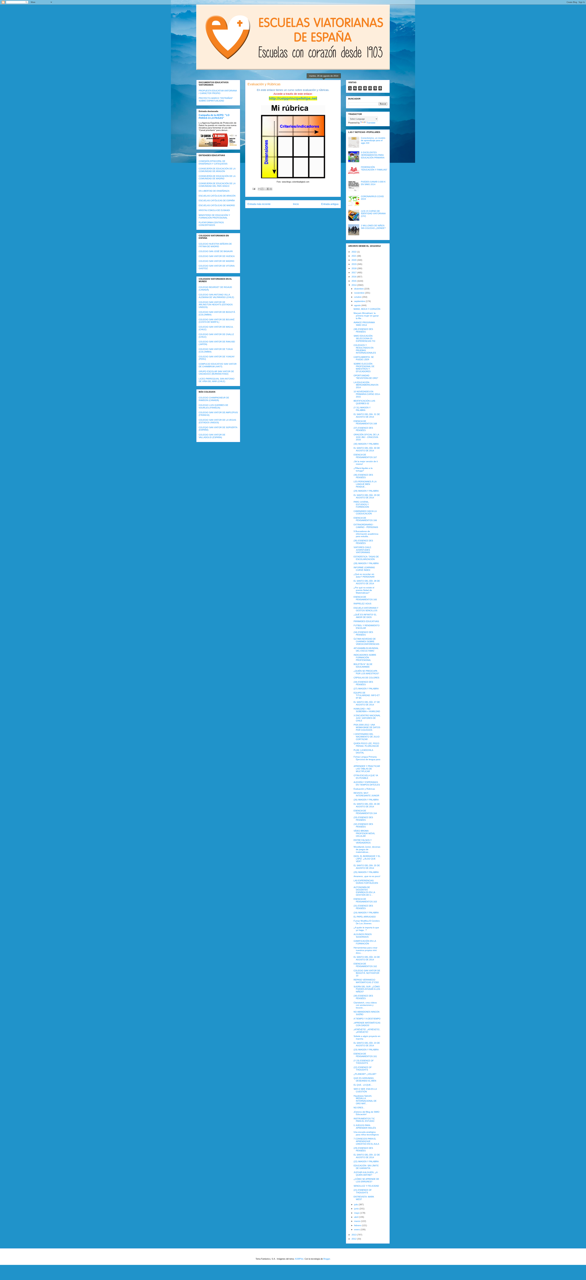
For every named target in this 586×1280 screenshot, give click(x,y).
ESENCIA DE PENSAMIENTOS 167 (365, 456)
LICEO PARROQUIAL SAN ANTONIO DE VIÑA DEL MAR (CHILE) (216, 380)
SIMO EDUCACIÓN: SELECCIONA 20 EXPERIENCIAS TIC (364, 338)
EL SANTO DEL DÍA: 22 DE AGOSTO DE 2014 (367, 1156)
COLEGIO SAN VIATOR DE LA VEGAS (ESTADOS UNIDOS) (217, 421)
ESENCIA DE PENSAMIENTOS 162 (365, 965)
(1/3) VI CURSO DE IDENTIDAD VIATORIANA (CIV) (373, 213)
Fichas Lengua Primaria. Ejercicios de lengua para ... (367, 759)
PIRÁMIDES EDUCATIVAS (366, 621)
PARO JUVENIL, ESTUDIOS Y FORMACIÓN (361, 504)
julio (356, 1204)
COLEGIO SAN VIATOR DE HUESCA (217, 256)
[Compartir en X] (265, 188)
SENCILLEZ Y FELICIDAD (366, 1186)
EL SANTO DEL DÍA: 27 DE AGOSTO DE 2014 (367, 703)
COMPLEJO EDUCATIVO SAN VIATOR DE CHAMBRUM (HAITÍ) (218, 365)
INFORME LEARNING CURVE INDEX (364, 568)
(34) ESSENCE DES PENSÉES (363, 633)
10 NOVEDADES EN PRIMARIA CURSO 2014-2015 (367, 394)
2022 (354, 252)
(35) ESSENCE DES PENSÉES (363, 541)
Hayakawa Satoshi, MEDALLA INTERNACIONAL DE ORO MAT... (365, 1100)
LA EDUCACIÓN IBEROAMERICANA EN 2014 (366, 385)
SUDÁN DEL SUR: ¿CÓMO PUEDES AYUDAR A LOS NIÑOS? (367, 989)
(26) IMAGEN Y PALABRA (366, 799)
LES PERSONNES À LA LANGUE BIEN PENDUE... (365, 484)
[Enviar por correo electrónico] (259, 188)
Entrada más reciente (259, 204)
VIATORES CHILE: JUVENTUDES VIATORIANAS (363, 550)
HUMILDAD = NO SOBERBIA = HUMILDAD (367, 710)
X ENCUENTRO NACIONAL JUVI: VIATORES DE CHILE (367, 718)
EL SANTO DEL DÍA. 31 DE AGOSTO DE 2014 (367, 415)
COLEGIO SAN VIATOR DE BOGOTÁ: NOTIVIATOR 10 (367, 973)
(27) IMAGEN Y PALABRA (366, 688)
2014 (354, 285)
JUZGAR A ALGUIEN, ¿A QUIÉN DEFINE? (365, 1173)
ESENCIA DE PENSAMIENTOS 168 (365, 422)
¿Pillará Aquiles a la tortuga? (363, 469)
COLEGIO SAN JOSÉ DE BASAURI (216, 251)
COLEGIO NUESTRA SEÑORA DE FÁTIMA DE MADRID (215, 245)
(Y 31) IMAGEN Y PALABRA (362, 408)
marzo (357, 1221)
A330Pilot (299, 1259)
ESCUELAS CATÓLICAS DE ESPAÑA (217, 200)
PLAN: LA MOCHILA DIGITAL (363, 751)
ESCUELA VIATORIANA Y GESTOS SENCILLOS (366, 609)
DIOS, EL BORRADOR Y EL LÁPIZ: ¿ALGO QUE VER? (367, 859)
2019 (354, 264)
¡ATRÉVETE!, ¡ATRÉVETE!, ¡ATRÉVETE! (367, 1030)
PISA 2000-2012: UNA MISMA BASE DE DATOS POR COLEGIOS (367, 727)
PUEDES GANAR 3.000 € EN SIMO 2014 (373, 183)
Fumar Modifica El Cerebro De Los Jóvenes (367, 922)
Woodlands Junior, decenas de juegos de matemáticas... (367, 849)
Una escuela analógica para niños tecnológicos (366, 1133)
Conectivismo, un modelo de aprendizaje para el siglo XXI (373, 140)
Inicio (296, 204)
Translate (370, 122)
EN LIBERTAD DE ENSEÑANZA (214, 191)
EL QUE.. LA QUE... (363, 1085)
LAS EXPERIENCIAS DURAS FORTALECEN (366, 881)
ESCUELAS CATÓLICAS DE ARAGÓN (217, 196)
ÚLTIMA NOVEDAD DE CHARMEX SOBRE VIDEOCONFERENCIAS (366, 641)
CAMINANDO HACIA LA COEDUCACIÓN (365, 512)
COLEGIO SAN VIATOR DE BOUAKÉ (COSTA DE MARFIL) (217, 320)
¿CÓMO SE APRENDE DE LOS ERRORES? (366, 1180)
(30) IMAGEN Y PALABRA (366, 444)
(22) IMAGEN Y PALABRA (366, 1161)
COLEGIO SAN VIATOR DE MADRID (216, 261)
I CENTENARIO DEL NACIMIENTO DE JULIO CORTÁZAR (367, 736)
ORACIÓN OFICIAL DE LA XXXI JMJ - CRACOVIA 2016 (366, 437)
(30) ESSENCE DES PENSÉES (363, 997)
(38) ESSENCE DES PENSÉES (363, 330)
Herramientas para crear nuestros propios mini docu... (365, 950)
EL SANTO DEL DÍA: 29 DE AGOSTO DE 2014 (367, 496)
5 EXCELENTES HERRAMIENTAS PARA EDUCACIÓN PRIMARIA (372, 155)
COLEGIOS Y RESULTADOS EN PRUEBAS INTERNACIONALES (365, 349)
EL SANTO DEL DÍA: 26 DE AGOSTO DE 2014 (367, 805)
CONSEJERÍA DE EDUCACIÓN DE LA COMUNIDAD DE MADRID (217, 177)
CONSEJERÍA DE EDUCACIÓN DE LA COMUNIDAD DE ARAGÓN (217, 169)
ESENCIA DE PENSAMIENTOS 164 (365, 811)
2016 (354, 276)
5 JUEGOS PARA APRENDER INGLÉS (365, 1126)
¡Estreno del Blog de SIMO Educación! (366, 1113)
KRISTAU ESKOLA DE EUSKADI (214, 210)
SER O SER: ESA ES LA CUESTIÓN (365, 1090)
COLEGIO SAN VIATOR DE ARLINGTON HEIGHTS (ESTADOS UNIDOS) (216, 305)
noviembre (359, 293)
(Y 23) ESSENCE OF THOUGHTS (364, 1061)
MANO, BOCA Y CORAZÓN (367, 309)
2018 (354, 268)
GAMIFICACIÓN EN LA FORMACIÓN (365, 942)
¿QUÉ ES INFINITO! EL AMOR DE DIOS (365, 615)
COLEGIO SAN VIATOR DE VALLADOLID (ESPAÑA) (212, 436)
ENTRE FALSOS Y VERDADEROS (363, 841)
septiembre (360, 301)
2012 (354, 1239)
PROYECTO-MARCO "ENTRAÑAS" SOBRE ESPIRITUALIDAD (216, 99)
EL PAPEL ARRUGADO (365, 916)
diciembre (359, 288)
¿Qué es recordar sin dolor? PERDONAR (364, 575)
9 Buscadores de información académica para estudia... (366, 534)
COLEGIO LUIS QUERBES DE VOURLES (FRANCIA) (213, 406)
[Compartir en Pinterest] (270, 188)
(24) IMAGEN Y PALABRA (366, 912)
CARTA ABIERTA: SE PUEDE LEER (364, 358)
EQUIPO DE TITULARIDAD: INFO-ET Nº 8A (367, 695)
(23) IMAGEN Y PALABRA (366, 1049)
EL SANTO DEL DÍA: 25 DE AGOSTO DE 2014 (367, 866)
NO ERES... (359, 1107)
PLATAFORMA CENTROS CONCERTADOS (211, 223)
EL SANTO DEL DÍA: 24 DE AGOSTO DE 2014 (367, 958)
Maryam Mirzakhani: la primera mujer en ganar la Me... (366, 316)
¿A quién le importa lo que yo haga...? (366, 928)
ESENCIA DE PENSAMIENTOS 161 (365, 1055)
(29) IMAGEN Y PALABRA (366, 491)
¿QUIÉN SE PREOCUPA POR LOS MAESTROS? (366, 672)
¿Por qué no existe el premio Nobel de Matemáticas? (364, 590)
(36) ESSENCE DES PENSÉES (363, 476)
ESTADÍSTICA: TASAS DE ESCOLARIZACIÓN (366, 557)
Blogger (326, 1259)
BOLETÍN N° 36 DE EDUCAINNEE (363, 665)
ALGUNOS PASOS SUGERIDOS (363, 935)
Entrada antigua (329, 204)
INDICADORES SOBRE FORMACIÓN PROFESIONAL (365, 657)
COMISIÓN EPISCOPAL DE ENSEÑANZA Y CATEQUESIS (213, 162)
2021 (354, 256)
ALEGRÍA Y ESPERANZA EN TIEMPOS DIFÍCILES (367, 783)
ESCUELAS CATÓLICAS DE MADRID (217, 205)
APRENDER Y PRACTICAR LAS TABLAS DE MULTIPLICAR (367, 769)
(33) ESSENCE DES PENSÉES (363, 818)
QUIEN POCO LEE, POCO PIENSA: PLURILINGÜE (366, 744)
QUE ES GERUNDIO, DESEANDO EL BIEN (365, 1079)
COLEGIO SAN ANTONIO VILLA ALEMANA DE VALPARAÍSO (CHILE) (216, 295)
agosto (357, 305)
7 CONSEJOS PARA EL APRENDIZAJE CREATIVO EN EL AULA (366, 1141)
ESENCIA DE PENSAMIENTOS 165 (365, 598)
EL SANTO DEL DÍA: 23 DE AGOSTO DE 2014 (367, 1044)
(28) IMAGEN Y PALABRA (366, 563)
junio (356, 1208)
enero (357, 1229)
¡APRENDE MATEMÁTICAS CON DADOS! (367, 1024)
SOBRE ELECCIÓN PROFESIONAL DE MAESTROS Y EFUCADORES (364, 368)
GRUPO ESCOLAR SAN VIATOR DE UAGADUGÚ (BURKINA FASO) (216, 372)
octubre (358, 297)
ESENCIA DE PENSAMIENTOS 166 (365, 519)
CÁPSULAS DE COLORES (366, 677)
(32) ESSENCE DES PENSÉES (363, 825)
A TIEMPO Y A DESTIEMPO (367, 1018)
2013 (354, 1234)
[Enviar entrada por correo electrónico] (253, 189)
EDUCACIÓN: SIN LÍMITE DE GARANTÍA (366, 1166)
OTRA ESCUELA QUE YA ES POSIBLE (366, 776)
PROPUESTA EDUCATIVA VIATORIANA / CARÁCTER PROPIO (218, 91)
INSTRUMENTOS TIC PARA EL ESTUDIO (364, 1119)
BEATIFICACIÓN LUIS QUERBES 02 (364, 402)
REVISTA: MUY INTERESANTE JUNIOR (366, 794)
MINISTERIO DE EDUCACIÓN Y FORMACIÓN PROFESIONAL (214, 216)
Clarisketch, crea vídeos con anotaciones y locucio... (365, 1005)
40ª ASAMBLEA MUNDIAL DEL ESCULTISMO (366, 649)
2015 (354, 281)
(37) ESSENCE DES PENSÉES (363, 429)
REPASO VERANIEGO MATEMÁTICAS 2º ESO (366, 981)
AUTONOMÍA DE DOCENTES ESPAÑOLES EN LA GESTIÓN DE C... (364, 891)
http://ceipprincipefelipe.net (293, 98)
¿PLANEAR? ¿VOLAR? (365, 1074)
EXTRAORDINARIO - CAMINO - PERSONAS (366, 525)
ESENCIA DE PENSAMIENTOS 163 (365, 900)
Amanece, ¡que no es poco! (367, 876)
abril (356, 1217)
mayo (357, 1213)
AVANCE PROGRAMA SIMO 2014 (364, 323)
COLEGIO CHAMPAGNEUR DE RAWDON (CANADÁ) (214, 398)
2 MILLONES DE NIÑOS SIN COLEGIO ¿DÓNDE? (373, 226)
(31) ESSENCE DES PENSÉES (363, 907)
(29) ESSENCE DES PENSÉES (363, 1149)
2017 (354, 272)
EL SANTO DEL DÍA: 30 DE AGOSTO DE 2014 (367, 449)
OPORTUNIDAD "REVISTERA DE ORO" (366, 376)
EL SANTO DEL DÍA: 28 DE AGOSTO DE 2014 (367, 582)
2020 (354, 260)
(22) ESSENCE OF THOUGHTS (363, 1068)
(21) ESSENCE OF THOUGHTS (363, 1191)
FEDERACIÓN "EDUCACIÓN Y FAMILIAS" (374, 168)
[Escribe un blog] (262, 188)
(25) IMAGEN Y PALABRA (366, 872)
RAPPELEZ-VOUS (362, 603)
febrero (358, 1225)
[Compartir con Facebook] (267, 188)
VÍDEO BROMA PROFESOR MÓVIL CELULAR (364, 833)
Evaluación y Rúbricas (364, 789)
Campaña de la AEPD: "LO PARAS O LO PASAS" (214, 116)
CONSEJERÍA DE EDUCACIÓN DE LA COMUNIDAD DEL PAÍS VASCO (217, 184)
